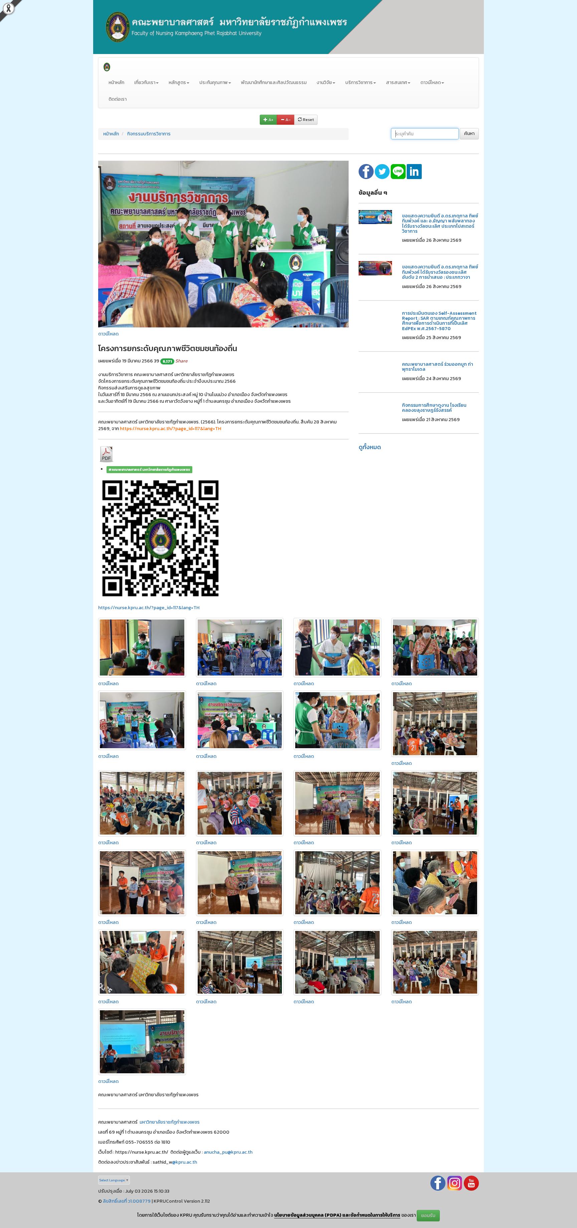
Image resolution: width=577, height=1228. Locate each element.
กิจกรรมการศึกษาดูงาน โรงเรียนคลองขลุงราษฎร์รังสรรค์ (434, 408)
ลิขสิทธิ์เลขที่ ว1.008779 (127, 1201)
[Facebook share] (367, 171)
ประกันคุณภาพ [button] (213, 82)
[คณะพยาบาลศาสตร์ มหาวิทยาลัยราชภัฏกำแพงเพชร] (107, 66)
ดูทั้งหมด (370, 446)
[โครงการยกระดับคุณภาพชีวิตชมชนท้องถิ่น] (223, 243)
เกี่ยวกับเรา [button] (144, 82)
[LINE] (399, 171)
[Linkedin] (414, 171)
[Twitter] (383, 171)
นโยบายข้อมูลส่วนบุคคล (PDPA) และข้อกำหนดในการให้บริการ (337, 1215)
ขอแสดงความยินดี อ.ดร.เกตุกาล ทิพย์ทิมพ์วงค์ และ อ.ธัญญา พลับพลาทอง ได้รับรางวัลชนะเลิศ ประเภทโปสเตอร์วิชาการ (440, 223)
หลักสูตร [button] (177, 82)
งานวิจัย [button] (324, 82)
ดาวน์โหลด (108, 333)
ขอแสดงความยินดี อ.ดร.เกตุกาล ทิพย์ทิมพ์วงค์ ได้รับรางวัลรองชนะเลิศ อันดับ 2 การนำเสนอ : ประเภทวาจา (440, 272)
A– (287, 120)
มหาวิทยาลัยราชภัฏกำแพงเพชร (170, 1122)
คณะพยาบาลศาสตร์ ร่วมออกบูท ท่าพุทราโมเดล (437, 367)
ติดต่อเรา (118, 99)
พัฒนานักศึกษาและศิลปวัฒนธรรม (274, 82)
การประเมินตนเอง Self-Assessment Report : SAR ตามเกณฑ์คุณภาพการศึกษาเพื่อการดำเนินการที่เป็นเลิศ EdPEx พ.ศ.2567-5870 (439, 321)
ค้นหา (469, 133)
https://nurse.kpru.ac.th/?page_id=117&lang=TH (148, 607)
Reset (308, 120)
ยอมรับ (428, 1215)
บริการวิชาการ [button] (359, 82)
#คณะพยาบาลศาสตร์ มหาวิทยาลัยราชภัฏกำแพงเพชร (149, 469)
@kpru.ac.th (184, 1162)
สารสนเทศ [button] (396, 82)
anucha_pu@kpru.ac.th (228, 1152)
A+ (270, 120)
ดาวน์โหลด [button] (430, 82)
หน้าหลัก (116, 82)
